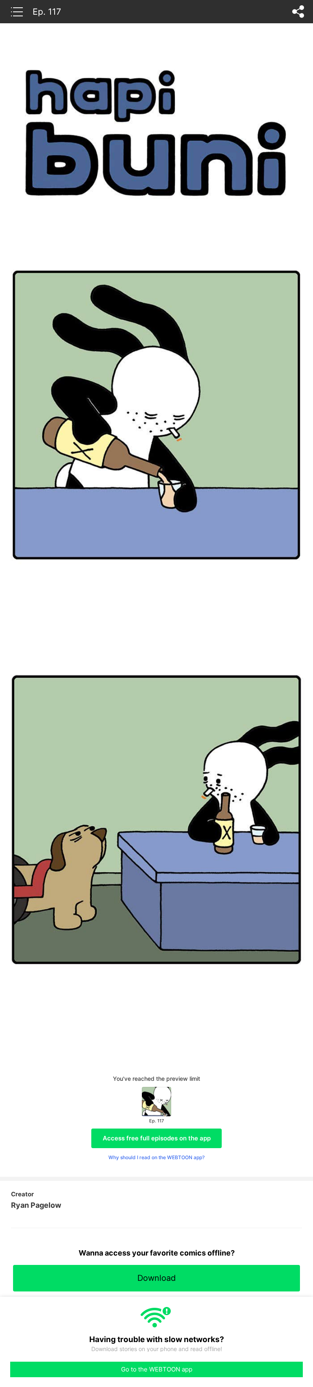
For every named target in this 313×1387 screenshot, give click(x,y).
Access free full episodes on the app (157, 1138)
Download (156, 1278)
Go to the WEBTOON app (156, 1369)
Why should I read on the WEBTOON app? (156, 1157)
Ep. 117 (47, 11)
